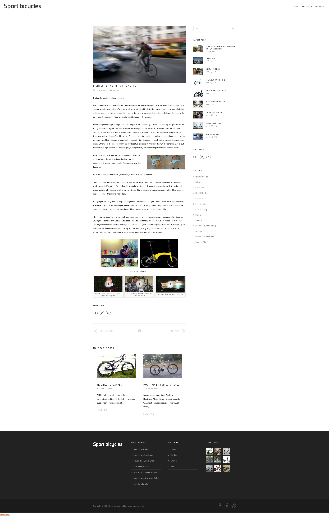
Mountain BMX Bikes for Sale (161, 384)
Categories (307, 6)
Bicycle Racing (201, 209)
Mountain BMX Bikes (109, 384)
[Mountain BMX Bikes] (116, 366)
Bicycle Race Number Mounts (145, 472)
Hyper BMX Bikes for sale (215, 102)
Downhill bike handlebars (143, 455)
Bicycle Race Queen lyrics (143, 461)
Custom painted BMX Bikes (216, 91)
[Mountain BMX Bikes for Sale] (162, 366)
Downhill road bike (140, 449)
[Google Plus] (108, 313)
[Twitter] (102, 313)
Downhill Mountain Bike (204, 236)
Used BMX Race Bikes (213, 134)
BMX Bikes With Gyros (214, 113)
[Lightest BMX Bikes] (209, 459)
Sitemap (174, 461)
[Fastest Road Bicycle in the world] (217, 459)
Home (296, 6)
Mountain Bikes (201, 177)
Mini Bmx (199, 231)
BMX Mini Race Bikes (141, 466)
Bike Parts (199, 220)
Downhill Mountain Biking (205, 226)
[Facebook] (95, 313)
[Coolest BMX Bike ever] (209, 468)
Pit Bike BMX (210, 58)
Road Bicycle (200, 204)
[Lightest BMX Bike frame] (226, 451)
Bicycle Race (200, 198)
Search (321, 6)
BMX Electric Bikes (213, 69)
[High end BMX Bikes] (217, 468)
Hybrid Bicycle (201, 193)
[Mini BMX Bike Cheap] (226, 468)
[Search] (233, 28)
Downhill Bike (200, 242)
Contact (174, 455)
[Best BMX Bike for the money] (226, 459)
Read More (102, 410)
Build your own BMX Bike (215, 80)
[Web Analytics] (5, 514)
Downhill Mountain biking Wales (146, 478)
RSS (172, 466)
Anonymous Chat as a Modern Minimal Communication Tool (220, 47)
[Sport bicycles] (22, 4)
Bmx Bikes (116, 90)
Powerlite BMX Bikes (214, 123)
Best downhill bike (140, 484)
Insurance (199, 215)
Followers (199, 182)
